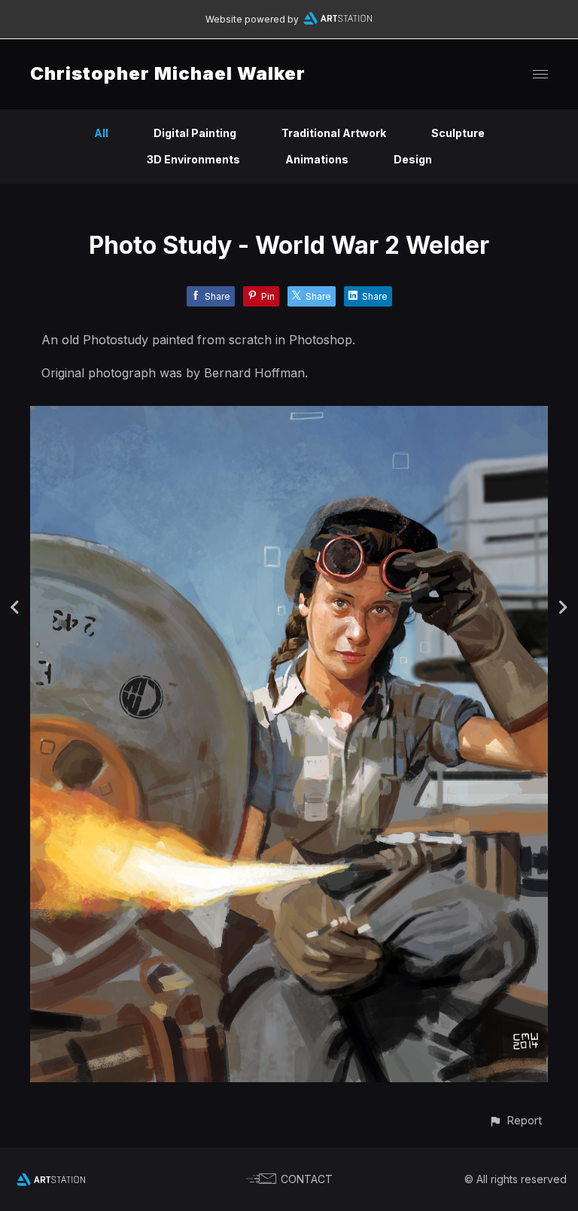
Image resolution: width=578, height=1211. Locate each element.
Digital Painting (195, 133)
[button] (515, 1120)
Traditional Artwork (333, 133)
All (101, 133)
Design (413, 159)
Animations (316, 159)
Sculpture (458, 133)
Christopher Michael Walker (168, 73)
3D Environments (193, 159)
